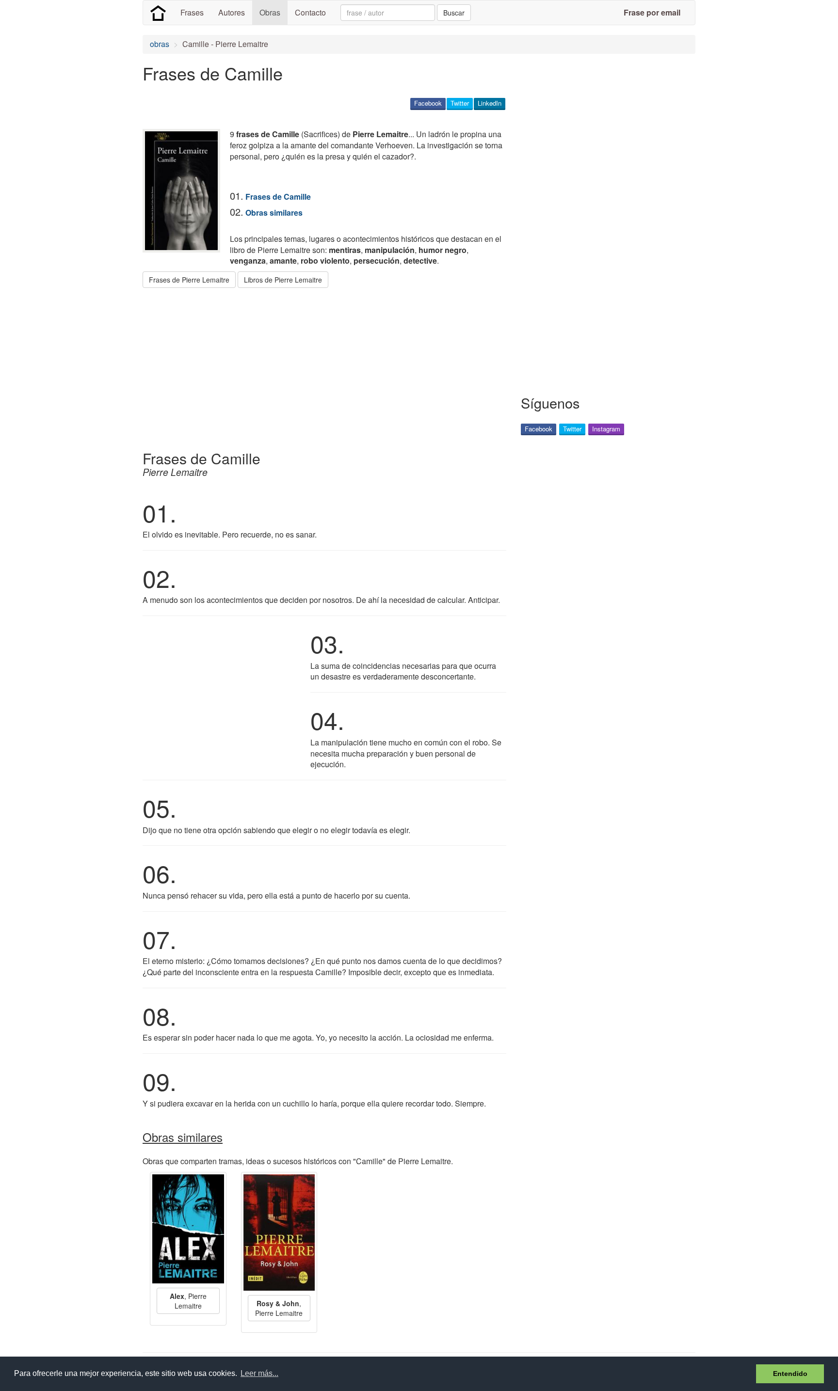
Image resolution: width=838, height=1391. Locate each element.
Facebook (428, 103)
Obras (269, 12)
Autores (231, 12)
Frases (192, 12)
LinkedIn (489, 103)
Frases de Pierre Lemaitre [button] (189, 280)
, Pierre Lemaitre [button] (188, 1301)
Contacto (310, 12)
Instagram (606, 428)
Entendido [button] (790, 1373)
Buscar (454, 12)
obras (159, 43)
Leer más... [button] (259, 1373)
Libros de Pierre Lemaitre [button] (283, 280)
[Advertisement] (319, 365)
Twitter (460, 103)
